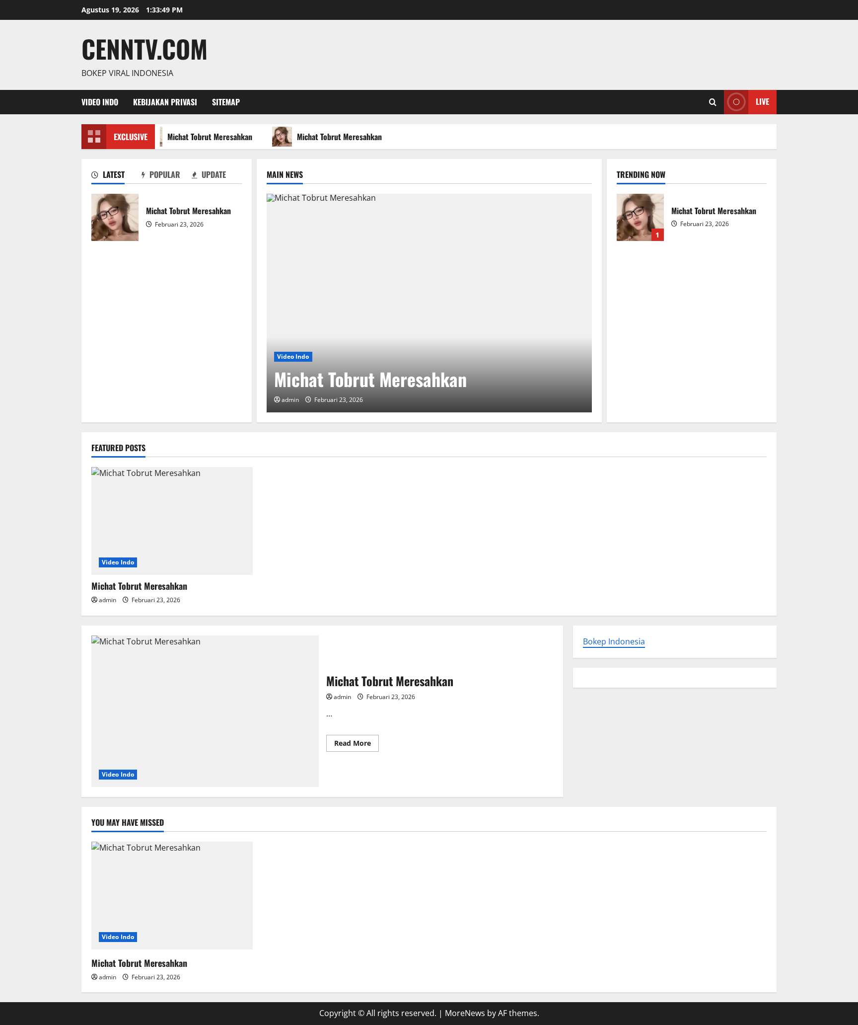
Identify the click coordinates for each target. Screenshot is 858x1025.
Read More (356, 745)
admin (290, 399)
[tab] (116, 176)
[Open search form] (712, 102)
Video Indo (99, 102)
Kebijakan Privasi (165, 102)
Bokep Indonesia (614, 641)
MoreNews (465, 1013)
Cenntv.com (144, 48)
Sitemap (226, 102)
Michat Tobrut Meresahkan (207, 137)
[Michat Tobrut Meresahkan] (429, 303)
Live (762, 101)
